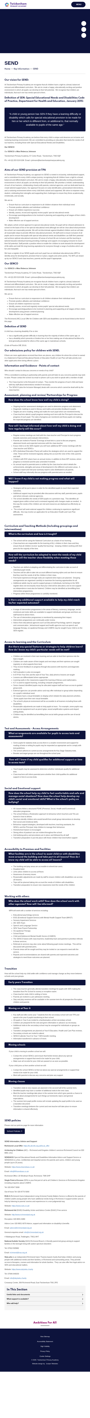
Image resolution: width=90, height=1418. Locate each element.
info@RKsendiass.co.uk (19, 1171)
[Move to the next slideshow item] (83, 23)
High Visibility (45, 1346)
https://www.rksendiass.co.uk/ (23, 1167)
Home (7, 69)
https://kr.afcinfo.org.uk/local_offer (36, 1146)
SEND (35, 69)
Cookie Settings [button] (45, 1356)
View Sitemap (45, 1336)
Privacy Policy (45, 1351)
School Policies (13, 1131)
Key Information (21, 69)
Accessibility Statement (45, 1341)
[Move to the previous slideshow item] (83, 29)
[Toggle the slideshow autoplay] (83, 35)
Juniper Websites (52, 1364)
